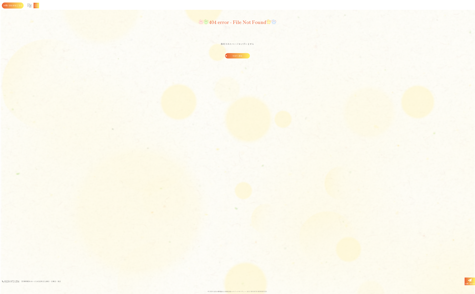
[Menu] (36, 5)
